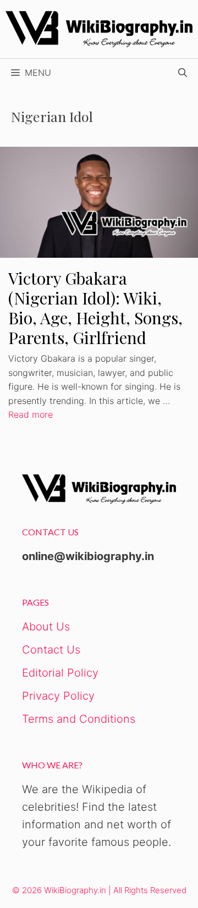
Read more (30, 414)
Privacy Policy (58, 695)
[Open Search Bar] (182, 72)
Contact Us (51, 649)
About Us (46, 626)
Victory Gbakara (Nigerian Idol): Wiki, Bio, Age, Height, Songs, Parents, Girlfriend (95, 307)
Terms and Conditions (78, 719)
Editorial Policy (60, 672)
